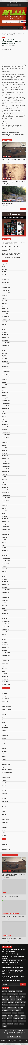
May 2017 (4, 545)
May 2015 (4, 608)
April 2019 (4, 484)
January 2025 (5, 314)
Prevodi (4, 788)
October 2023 (5, 348)
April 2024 (4, 332)
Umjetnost (4, 827)
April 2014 (4, 642)
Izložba (3, 743)
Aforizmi (4, 690)
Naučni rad (4, 775)
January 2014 (5, 650)
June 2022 (4, 384)
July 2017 (4, 539)
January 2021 (5, 429)
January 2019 (5, 492)
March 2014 (5, 645)
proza (6, 121)
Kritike (3, 761)
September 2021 (6, 408)
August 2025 (5, 295)
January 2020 (5, 461)
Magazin (4, 767)
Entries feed (5, 844)
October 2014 (5, 626)
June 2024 (4, 327)
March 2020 (5, 455)
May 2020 (4, 450)
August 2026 (5, 264)
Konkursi (4, 759)
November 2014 (6, 624)
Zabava (4, 832)
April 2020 (4, 453)
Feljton (3, 722)
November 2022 (6, 371)
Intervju (4, 738)
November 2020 (6, 434)
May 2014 (4, 639)
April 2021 (4, 421)
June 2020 (4, 448)
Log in (3, 841)
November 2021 (6, 403)
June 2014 (4, 637)
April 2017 (4, 547)
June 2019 (4, 479)
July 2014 (4, 634)
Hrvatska (4, 733)
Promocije (4, 793)
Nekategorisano (6, 777)
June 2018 (4, 511)
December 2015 (6, 589)
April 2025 (4, 306)
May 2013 (4, 671)
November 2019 (6, 466)
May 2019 (4, 482)
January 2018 (5, 524)
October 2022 (5, 374)
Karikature (4, 751)
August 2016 (5, 568)
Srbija (3, 817)
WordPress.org (6, 849)
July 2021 (4, 413)
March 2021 (5, 424)
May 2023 (4, 356)
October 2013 (5, 658)
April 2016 (4, 579)
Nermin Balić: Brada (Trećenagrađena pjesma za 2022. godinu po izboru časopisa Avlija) (13, 126)
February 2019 (5, 490)
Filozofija (4, 725)
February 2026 (5, 279)
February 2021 (5, 427)
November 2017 (6, 529)
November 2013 (6, 655)
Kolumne (4, 756)
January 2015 (5, 618)
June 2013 (4, 668)
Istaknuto (5, 156)
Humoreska (5, 735)
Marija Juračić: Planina (14, 194)
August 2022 (5, 379)
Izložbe (3, 746)
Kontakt (11, 1032)
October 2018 (5, 500)
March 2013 (5, 676)
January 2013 (5, 681)
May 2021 (4, 419)
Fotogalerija (5, 727)
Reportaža (4, 809)
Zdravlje (4, 835)
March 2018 (5, 518)
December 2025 (6, 285)
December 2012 (6, 684)
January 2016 (5, 587)
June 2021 (4, 416)
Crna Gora (4, 711)
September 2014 (6, 629)
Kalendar (4, 748)
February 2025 (5, 311)
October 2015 (5, 595)
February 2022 (5, 395)
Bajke (3, 704)
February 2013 (5, 679)
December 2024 (6, 316)
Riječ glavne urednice (17, 1030)
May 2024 (4, 329)
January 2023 (5, 366)
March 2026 (5, 277)
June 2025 (4, 300)
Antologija (4, 696)
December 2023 (6, 342)
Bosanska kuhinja (6, 706)
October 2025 (5, 290)
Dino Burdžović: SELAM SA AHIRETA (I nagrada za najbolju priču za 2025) (14, 172)
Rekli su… (4, 806)
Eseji (3, 719)
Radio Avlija (5, 801)
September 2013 (6, 660)
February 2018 (5, 521)
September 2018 (6, 503)
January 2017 (5, 555)
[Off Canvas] (2, 27)
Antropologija (5, 698)
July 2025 (4, 298)
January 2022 (5, 398)
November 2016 (6, 561)
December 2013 (6, 652)
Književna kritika (6, 754)
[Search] (21, 28)
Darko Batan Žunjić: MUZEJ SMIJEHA (11, 257)
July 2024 (4, 324)
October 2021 (5, 405)
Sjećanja (4, 814)
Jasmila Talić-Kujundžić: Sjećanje (10, 246)
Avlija (9, 1030)
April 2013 (4, 673)
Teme (3, 824)
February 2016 (5, 584)
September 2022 (6, 377)
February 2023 (5, 363)
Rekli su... (23, 1018)
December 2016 (6, 558)
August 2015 (5, 600)
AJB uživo (24, 28)
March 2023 (5, 361)
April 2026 (4, 274)
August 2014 (5, 631)
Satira (3, 811)
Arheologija (5, 701)
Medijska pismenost (7, 769)
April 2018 (4, 516)
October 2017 (5, 532)
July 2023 (4, 350)
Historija (4, 730)
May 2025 (4, 303)
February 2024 (5, 337)
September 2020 (6, 440)
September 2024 (6, 319)
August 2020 (5, 442)
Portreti (4, 785)
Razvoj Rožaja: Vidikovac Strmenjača (11, 980)
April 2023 (4, 358)
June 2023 (4, 353)
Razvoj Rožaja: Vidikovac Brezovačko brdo (12, 967)
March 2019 (5, 487)
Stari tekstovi (5, 819)
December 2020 (6, 432)
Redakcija (4, 45)
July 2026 (4, 266)
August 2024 (5, 321)
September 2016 (6, 566)
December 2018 (6, 495)
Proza (3, 37)
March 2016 (5, 582)
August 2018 (5, 505)
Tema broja (5, 822)
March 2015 (5, 613)
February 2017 (5, 553)
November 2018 (6, 497)
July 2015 (4, 603)
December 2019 (6, 463)
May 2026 (4, 271)
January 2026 (5, 282)
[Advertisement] (14, 21)
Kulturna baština (6, 764)
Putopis (4, 798)
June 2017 (4, 542)
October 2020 (5, 437)
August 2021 (5, 411)
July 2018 (4, 508)
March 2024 (5, 335)
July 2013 (4, 666)
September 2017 (6, 534)
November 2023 (6, 345)
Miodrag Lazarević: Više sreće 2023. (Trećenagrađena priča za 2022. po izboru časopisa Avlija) (13, 133)
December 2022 (6, 369)
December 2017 (6, 526)
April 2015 (4, 610)
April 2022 (4, 390)
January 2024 (5, 340)
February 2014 (5, 647)
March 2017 (5, 550)
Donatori (19, 1034)
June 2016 (4, 574)
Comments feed (6, 847)
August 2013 (5, 663)
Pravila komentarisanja (19, 1032)
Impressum (5, 1032)
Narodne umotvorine (7, 772)
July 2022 (4, 382)
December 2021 (6, 400)
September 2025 (6, 292)
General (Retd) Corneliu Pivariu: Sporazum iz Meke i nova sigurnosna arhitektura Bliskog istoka (13, 972)
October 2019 (5, 469)
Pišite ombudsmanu (11, 1034)
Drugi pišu (4, 714)
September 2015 (6, 597)
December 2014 (6, 621)
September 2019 (6, 471)
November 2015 (6, 592)
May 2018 (4, 513)
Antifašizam (5, 693)
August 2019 (5, 474)
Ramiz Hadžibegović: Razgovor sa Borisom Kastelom (14, 907)
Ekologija (4, 717)
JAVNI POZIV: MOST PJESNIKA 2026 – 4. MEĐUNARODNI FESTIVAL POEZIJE (14, 929)
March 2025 (5, 308)
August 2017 (5, 537)
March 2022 (5, 392)
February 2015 (5, 616)
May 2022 (4, 387)
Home (6, 1030)
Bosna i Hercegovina (7, 709)
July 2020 (4, 445)
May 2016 (4, 576)
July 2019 (4, 476)
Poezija (4, 780)
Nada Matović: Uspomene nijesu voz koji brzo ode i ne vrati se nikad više (14, 150)
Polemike (4, 782)
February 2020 (5, 458)
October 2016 (5, 563)
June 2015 (4, 605)
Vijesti (3, 830)
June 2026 (4, 269)
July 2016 (4, 571)
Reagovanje (5, 803)
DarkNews (21, 1040)
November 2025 (6, 287)
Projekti (4, 790)
